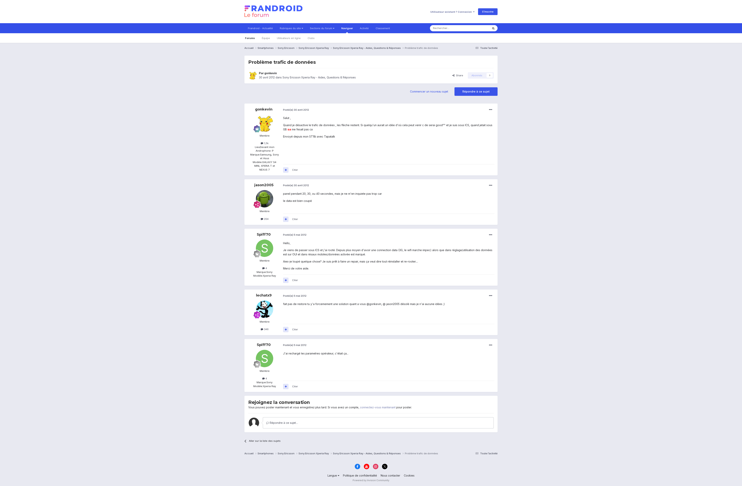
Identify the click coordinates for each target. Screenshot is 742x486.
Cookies (409, 475)
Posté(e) (296, 109)
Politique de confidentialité (360, 475)
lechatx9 (264, 295)
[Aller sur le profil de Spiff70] (264, 248)
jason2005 (263, 185)
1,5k (266, 143)
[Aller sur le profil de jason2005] (264, 198)
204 (266, 218)
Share (458, 75)
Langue (333, 475)
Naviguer (347, 28)
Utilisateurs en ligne (289, 38)
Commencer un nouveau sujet (429, 91)
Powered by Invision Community (371, 480)
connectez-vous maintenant (378, 407)
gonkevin (270, 73)
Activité (364, 28)
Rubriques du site (291, 28)
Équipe (266, 38)
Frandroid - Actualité (260, 28)
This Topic (478, 28)
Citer (295, 169)
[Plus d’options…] (490, 109)
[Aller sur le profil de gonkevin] (252, 75)
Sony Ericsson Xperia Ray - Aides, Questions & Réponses (319, 77)
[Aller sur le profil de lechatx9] (264, 309)
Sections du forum (321, 28)
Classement (383, 28)
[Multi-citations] (285, 170)
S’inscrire (488, 11)
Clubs (311, 38)
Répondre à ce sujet (476, 91)
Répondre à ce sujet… (283, 422)
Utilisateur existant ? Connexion (451, 11)
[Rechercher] (493, 28)
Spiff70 (264, 234)
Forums (250, 38)
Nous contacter (390, 475)
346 (266, 329)
